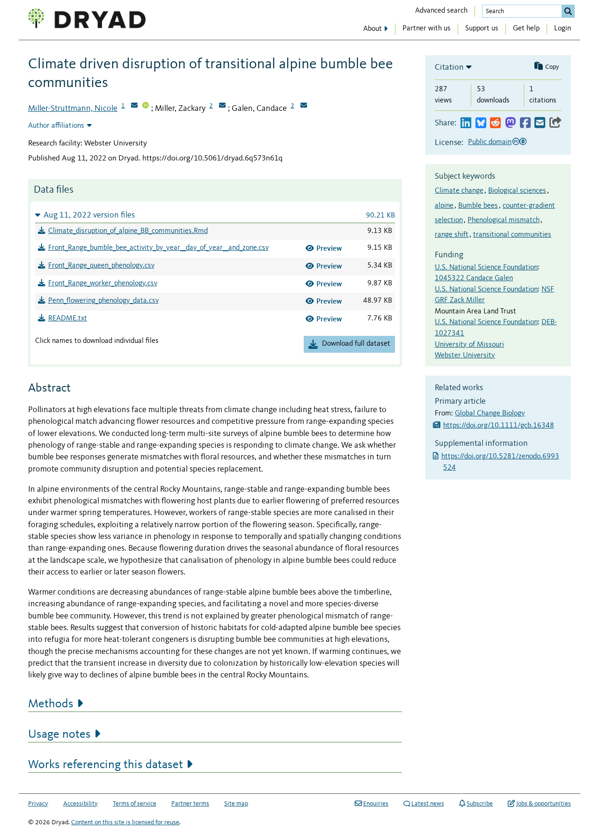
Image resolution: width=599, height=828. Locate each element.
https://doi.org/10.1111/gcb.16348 (498, 425)
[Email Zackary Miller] (222, 106)
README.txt (67, 318)
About (372, 29)
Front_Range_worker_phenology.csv (102, 283)
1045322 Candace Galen (474, 278)
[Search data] (568, 11)
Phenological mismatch (504, 220)
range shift (451, 235)
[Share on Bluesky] (480, 123)
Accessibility (80, 803)
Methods (50, 704)
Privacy (38, 803)
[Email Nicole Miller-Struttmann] (134, 106)
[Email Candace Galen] (303, 106)
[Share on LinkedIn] (465, 123)
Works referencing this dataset (105, 765)
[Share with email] (539, 123)
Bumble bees (478, 206)
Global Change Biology (490, 413)
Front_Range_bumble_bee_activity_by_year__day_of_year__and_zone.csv (158, 248)
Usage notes (59, 734)
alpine (444, 206)
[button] (215, 215)
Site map (236, 803)
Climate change (459, 191)
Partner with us (426, 28)
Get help (526, 28)
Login (562, 28)
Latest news (427, 803)
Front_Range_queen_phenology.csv (101, 265)
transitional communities (512, 235)
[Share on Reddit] (495, 123)
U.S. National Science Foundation (486, 267)
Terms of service (134, 803)
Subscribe (480, 803)
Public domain (489, 142)
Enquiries (375, 803)
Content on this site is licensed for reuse (125, 822)
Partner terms (190, 803)
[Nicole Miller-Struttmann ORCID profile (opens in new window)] (145, 106)
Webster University (465, 355)
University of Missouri (469, 345)
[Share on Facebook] (525, 123)
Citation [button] (449, 67)
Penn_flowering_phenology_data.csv (103, 301)
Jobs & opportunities (543, 803)
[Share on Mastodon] (510, 123)
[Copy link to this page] (555, 123)
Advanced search (441, 11)
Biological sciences (517, 191)
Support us (481, 28)
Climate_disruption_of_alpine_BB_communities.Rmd (128, 231)
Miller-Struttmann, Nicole (72, 108)
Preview (329, 248)
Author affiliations (56, 126)
